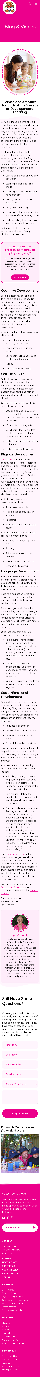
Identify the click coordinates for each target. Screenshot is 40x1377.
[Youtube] (3, 1217)
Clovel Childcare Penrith (11, 1340)
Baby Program (8, 1290)
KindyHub (6, 1363)
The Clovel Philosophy (11, 1250)
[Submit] (34, 1228)
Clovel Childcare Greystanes (13, 1343)
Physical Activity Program (12, 1296)
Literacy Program (9, 1307)
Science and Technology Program (16, 1300)
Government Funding (10, 1366)
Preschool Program (10, 1293)
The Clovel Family (9, 1246)
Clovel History (7, 1253)
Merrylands (6, 1330)
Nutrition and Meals (10, 1356)
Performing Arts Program (12, 1303)
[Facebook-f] (7, 1217)
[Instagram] (11, 1217)
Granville (5, 1326)
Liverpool (6, 1333)
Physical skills (8, 459)
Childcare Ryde (8, 1336)
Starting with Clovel (10, 1370)
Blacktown (6, 1323)
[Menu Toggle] (36, 4)
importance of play (15, 854)
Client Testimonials (9, 1359)
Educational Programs (12, 887)
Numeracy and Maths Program (15, 1310)
